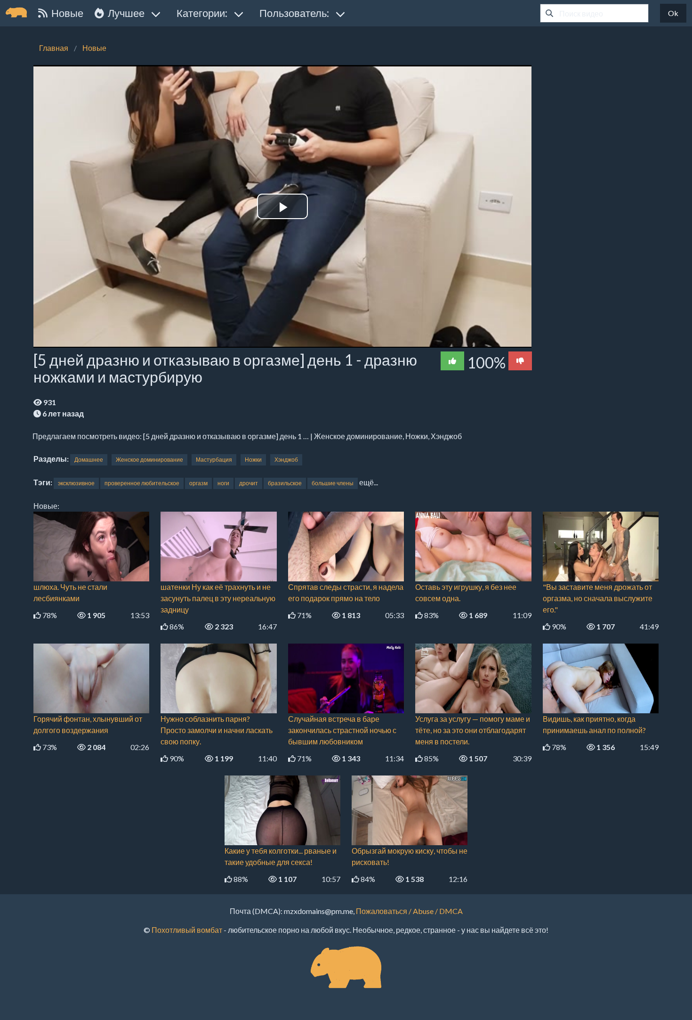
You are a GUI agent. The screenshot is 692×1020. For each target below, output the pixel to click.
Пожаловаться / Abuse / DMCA (409, 910)
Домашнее (88, 459)
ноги (223, 483)
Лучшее (124, 13)
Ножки (253, 459)
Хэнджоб (286, 459)
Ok (673, 12)
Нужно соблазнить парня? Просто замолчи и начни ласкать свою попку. (217, 730)
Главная (53, 47)
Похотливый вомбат (187, 929)
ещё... (368, 482)
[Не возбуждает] (520, 360)
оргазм (198, 483)
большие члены (333, 483)
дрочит (248, 483)
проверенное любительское (142, 483)
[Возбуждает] (452, 360)
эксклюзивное (76, 483)
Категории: (202, 13)
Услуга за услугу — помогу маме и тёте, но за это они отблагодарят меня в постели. (472, 730)
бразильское (285, 483)
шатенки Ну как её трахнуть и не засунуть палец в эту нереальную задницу (218, 598)
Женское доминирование (149, 459)
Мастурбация (214, 459)
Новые (65, 13)
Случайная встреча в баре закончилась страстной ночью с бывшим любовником (342, 730)
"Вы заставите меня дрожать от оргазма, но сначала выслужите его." (597, 598)
